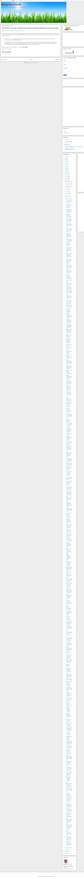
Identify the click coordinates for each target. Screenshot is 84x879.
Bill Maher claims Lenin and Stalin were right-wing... (69, 656)
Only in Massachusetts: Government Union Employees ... (69, 579)
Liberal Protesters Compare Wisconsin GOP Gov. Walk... (68, 557)
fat (5, 48)
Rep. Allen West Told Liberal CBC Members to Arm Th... (69, 676)
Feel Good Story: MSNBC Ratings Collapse (69, 738)
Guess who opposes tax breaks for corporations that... (68, 235)
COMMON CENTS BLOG (70, 149)
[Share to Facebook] (25, 47)
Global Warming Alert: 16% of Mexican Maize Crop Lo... (69, 743)
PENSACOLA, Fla (7, 38)
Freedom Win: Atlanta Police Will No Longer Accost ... (69, 689)
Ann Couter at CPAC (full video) (68, 720)
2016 (66, 171)
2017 (66, 169)
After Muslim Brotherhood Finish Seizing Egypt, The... (69, 805)
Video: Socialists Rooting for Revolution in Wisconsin (69, 526)
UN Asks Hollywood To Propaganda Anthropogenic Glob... (69, 362)
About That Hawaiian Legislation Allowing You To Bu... (68, 520)
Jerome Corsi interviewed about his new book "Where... (69, 287)
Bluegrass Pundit (11, 4)
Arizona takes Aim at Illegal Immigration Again (69, 383)
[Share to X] (24, 47)
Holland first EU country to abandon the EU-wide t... (69, 724)
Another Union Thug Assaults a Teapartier (69, 240)
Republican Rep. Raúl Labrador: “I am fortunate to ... (69, 790)
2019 (66, 166)
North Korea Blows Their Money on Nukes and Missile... (68, 388)
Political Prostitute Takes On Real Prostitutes (69, 399)
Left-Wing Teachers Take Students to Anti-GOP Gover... (69, 596)
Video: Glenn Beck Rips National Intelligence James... (68, 778)
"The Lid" (67, 139)
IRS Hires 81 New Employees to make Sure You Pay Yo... (69, 608)
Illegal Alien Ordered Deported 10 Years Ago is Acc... (68, 715)
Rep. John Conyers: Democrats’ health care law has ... (69, 602)
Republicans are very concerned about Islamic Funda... (69, 574)
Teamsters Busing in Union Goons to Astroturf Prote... (69, 410)
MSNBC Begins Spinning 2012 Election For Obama (69, 569)
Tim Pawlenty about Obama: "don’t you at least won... (69, 769)
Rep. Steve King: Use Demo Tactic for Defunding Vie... (69, 763)
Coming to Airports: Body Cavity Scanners (69, 352)
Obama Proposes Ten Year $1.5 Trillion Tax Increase (69, 661)
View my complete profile (68, 868)
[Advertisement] (69, 39)
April (67, 194)
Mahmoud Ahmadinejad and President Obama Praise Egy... (69, 757)
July (67, 189)
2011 (66, 179)
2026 (66, 156)
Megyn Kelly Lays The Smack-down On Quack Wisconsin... (69, 404)
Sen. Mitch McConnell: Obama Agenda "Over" (69, 704)
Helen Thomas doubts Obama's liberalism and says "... (69, 550)
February (68, 198)
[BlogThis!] (23, 47)
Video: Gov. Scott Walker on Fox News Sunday (69, 464)
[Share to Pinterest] (26, 47)
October (67, 184)
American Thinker (68, 141)
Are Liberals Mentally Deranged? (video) (68, 244)
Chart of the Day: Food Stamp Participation (69, 746)
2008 (66, 853)
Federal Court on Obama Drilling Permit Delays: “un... (69, 510)
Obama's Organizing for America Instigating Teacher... (69, 563)
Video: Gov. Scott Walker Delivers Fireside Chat (69, 372)
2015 (66, 173)
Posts (66, 131)
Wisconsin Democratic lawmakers (68, 530)
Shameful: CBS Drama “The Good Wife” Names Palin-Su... (69, 249)
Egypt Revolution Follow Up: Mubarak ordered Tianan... (69, 585)
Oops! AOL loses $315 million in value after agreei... (69, 821)
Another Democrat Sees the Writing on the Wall (69, 833)
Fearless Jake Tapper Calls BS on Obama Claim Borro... (69, 591)
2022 (66, 163)
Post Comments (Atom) (33, 62)
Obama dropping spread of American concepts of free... (69, 473)
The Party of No (69, 280)
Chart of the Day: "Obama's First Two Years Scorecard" (69, 639)
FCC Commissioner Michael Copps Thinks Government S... (69, 633)
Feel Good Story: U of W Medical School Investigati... (69, 425)
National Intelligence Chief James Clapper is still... (68, 544)
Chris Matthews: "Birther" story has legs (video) (69, 613)
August (67, 188)
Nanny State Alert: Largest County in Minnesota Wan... (69, 454)
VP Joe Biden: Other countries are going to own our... (69, 843)
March (67, 196)
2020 (66, 164)
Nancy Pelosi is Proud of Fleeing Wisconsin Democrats (69, 515)
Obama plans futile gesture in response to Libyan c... (69, 297)
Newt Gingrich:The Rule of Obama (69, 283)
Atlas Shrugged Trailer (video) (69, 679)
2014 (66, 174)
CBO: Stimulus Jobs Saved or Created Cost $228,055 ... (69, 326)
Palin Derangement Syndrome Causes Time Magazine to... (69, 784)
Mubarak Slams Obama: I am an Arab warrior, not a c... (69, 800)
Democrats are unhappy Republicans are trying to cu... (68, 670)
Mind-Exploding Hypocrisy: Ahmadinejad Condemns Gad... (69, 331)
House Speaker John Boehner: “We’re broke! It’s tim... (69, 628)
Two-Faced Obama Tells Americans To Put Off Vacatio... (69, 438)
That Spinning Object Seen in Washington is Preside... (69, 211)
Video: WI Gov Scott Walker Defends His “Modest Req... (69, 493)
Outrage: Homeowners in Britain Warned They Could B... (69, 694)
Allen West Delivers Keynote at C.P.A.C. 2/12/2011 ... (68, 709)
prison (7, 48)
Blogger (52, 876)
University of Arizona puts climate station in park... (69, 644)
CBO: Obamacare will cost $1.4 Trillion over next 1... (69, 498)
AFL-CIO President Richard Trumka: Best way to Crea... (69, 276)
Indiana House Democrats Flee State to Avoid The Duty (69, 393)
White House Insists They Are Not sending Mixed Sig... (69, 815)
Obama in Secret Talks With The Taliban (69, 478)
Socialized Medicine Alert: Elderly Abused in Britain (69, 649)
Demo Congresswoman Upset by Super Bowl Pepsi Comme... (69, 826)
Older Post (57, 59)
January (67, 847)
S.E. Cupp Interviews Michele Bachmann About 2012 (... (69, 751)
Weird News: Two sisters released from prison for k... (69, 357)
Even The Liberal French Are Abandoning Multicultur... (69, 773)
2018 (66, 168)
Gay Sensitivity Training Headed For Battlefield (68, 310)
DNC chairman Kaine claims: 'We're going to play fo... (69, 267)
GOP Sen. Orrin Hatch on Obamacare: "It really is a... (69, 206)
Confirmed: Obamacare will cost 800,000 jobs (69, 795)
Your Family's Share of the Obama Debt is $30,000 (69, 535)
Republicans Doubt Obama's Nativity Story (69, 618)
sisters (10, 48)
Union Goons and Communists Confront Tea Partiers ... (69, 201)
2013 (66, 176)
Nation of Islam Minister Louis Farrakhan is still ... (69, 225)
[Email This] (22, 47)
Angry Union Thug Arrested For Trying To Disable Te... (69, 460)
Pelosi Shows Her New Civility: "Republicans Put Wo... (69, 623)
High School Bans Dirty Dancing (68, 733)
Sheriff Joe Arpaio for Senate (68, 665)
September (68, 186)
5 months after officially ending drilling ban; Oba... (69, 216)
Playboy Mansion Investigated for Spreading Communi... (69, 729)
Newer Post (4, 59)
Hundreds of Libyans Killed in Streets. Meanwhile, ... (69, 430)
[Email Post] (20, 47)
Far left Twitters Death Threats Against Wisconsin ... (69, 443)
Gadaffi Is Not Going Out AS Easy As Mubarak (69, 468)
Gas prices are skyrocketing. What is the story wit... (69, 271)
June (67, 191)
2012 (66, 178)
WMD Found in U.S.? (68, 653)
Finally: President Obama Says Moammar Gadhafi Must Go (69, 255)
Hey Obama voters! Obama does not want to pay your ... (69, 810)
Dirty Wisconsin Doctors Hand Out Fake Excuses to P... (69, 488)
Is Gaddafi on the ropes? (69, 434)
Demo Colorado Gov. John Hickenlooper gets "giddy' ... (69, 302)
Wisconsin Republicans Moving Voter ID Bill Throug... (69, 377)
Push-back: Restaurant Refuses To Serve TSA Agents (68, 340)
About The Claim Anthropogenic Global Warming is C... (69, 699)
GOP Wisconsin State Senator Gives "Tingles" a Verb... (69, 416)
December (68, 181)
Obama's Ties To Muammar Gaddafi (69, 335)
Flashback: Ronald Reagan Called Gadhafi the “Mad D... (69, 315)
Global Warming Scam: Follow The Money (69, 306)
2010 (66, 849)
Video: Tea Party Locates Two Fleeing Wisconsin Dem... (69, 483)
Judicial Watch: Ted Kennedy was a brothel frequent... (69, 230)
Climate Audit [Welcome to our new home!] (74, 146)
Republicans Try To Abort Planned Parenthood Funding (69, 683)
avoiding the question (6, 35)
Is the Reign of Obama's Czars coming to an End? (69, 539)
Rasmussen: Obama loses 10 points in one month (69, 321)
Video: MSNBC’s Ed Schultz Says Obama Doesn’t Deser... (69, 261)
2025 (66, 158)
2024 (66, 159)
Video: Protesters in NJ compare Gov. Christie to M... (69, 292)
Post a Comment (7, 54)
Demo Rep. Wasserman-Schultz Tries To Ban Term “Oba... (69, 504)
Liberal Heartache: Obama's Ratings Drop (69, 420)
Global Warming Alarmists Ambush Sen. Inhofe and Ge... (69, 448)
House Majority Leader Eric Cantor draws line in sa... (69, 838)
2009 (66, 851)
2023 (66, 161)
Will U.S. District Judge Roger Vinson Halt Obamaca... (69, 220)
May (67, 193)
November (68, 183)
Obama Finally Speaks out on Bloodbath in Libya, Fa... (69, 367)
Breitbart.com (67, 144)
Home (31, 59)
